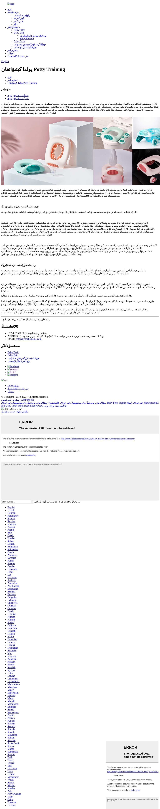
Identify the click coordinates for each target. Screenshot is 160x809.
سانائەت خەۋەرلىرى (18, 95)
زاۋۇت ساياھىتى (22, 15)
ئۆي (9, 9)
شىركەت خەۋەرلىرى (18, 98)
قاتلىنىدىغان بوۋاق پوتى (55, 405)
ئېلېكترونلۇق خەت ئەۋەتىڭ (14, 411)
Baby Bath (19, 32)
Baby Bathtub (27, 38)
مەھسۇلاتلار (14, 27)
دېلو (16, 24)
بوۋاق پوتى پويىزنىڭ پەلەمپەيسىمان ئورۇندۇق (83, 402)
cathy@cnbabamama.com (28, 339)
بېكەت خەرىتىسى (10, 399)
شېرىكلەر (18, 21)
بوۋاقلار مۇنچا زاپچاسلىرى (33, 35)
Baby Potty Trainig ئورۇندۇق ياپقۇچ (125, 402)
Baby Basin (19, 41)
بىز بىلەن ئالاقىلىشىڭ (18, 56)
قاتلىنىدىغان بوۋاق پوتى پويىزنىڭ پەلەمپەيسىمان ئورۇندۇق (30, 402)
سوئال (11, 53)
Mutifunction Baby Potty (30, 405)
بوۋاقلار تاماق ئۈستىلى (25, 47)
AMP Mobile (27, 399)
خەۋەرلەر (13, 50)
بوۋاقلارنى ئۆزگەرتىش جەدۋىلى (30, 44)
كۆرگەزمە (19, 18)
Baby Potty (19, 30)
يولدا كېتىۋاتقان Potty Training (22, 83)
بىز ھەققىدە (13, 12)
